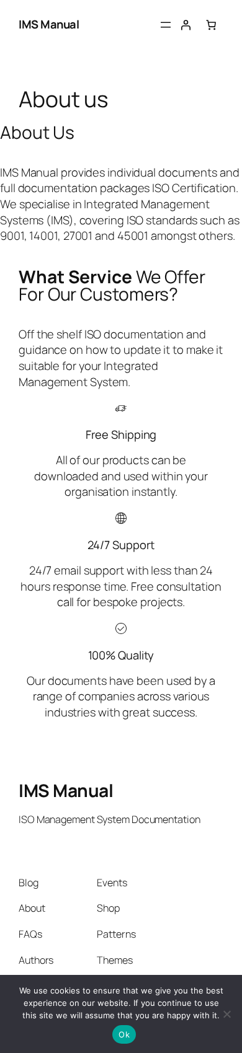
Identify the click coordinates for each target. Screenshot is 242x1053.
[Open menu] (165, 24)
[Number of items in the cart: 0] (211, 24)
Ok (124, 1034)
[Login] (185, 24)
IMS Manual (49, 24)
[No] (226, 1014)
